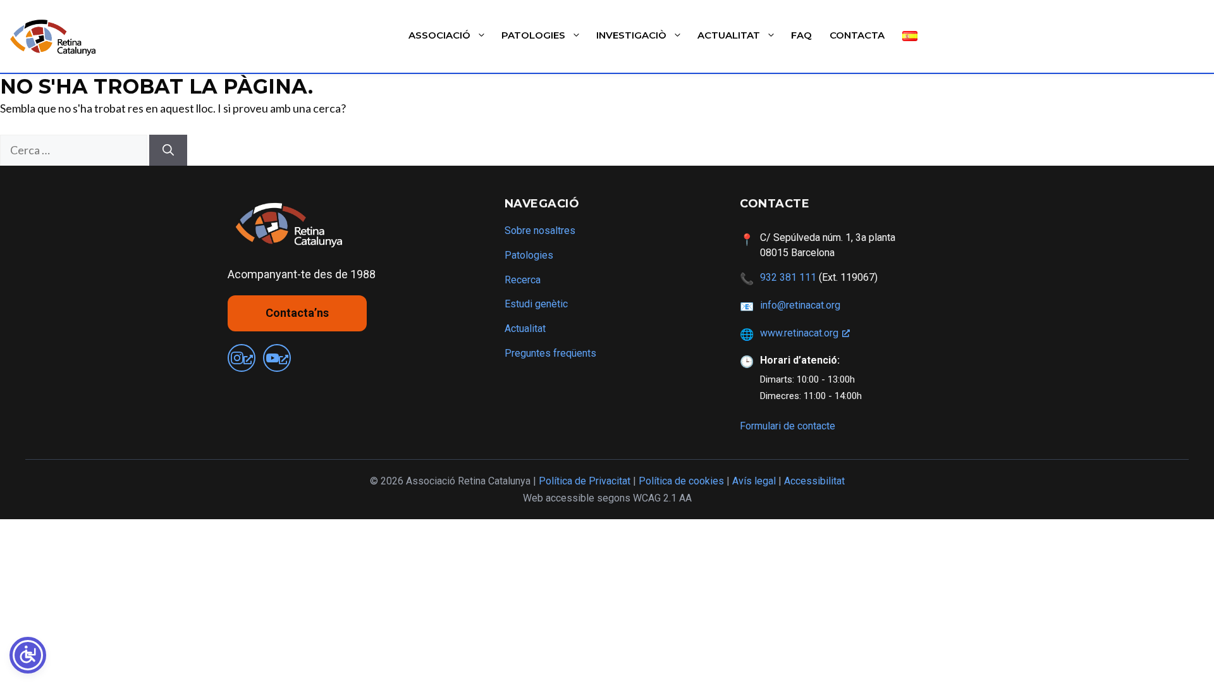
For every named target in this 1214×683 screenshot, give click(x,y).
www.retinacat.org (799, 333)
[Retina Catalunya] (55, 36)
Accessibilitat (814, 481)
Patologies (533, 35)
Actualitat (728, 35)
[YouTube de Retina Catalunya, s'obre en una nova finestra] (277, 358)
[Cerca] (168, 150)
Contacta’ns (297, 312)
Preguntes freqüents (550, 353)
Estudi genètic (536, 304)
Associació (439, 35)
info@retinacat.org (800, 305)
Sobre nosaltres (540, 231)
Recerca (523, 280)
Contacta (857, 35)
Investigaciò (631, 35)
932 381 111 (788, 277)
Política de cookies (681, 481)
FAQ (801, 35)
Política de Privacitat (584, 481)
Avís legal (754, 481)
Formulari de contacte (787, 426)
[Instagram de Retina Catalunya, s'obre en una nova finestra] (241, 358)
